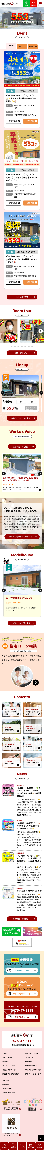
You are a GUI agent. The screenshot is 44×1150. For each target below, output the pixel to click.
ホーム (4, 1053)
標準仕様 (28, 1061)
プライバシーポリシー (10, 1092)
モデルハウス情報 (31, 1053)
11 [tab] (24, 346)
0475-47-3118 (22, 1041)
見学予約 (30, 121)
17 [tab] (32, 346)
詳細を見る (13, 121)
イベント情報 (7, 1057)
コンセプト (29, 1057)
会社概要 (5, 1080)
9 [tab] (21, 346)
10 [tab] (22, 346)
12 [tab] (25, 346)
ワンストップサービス (33, 1070)
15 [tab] (29, 346)
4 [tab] (14, 346)
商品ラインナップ (9, 1070)
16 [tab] (31, 346)
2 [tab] (11, 346)
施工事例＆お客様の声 (10, 1074)
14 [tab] (28, 346)
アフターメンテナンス (33, 1074)
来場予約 (5, 1061)
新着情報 (5, 1084)
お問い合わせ (7, 1088)
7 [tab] (18, 346)
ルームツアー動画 (8, 1065)
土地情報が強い (31, 1065)
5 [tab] (15, 346)
